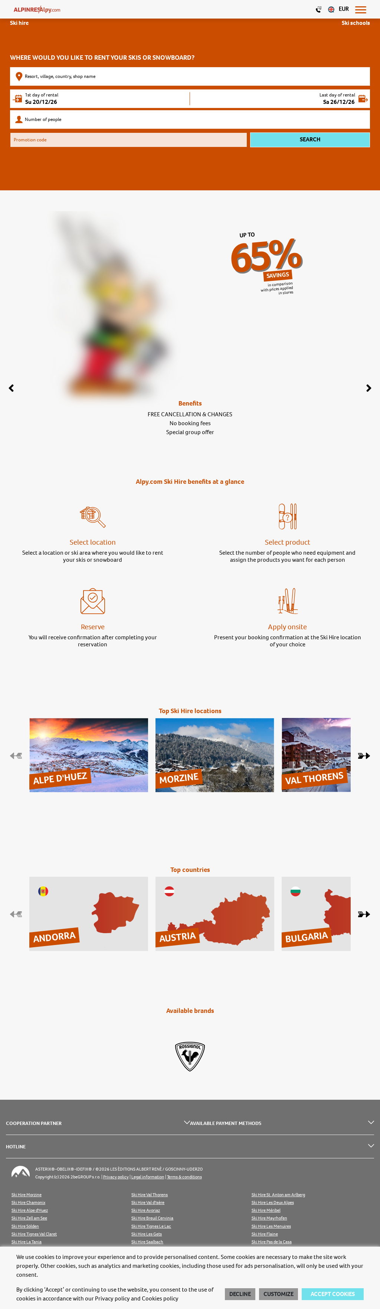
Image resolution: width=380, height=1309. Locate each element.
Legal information (147, 1177)
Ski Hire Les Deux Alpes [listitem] (273, 1202)
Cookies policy (160, 1298)
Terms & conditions (184, 1177)
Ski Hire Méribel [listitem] (266, 1210)
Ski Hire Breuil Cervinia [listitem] (152, 1218)
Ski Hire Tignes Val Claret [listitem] (34, 1234)
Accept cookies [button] (333, 1294)
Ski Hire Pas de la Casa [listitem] (272, 1242)
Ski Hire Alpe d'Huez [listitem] (30, 1210)
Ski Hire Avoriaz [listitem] (145, 1210)
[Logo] (37, 9)
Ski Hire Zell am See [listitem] (29, 1218)
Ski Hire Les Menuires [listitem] (271, 1226)
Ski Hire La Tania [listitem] (27, 1242)
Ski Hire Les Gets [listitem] (146, 1234)
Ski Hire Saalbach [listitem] (147, 1242)
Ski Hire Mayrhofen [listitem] (269, 1218)
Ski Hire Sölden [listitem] (25, 1226)
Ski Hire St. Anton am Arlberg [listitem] (278, 1194)
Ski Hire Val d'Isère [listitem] (147, 1202)
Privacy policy (112, 1298)
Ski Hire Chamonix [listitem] (28, 1202)
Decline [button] (240, 1294)
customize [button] (278, 1294)
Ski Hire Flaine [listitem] (265, 1234)
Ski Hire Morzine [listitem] (27, 1194)
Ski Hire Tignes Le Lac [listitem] (151, 1226)
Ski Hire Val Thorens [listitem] (149, 1194)
